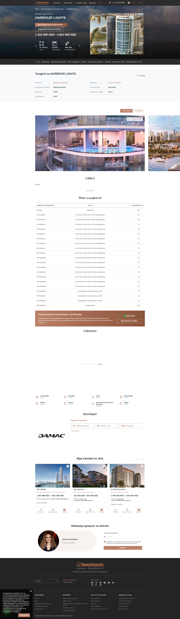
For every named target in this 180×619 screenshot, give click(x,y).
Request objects (52, 512)
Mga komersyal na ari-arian (99, 609)
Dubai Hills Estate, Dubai (121, 492)
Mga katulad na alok (119, 62)
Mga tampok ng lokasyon (95, 62)
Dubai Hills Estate (124, 603)
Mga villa (93, 603)
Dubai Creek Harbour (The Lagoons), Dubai (52, 492)
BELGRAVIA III (79, 489)
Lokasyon (84, 62)
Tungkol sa (37, 62)
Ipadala (123, 548)
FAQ (36, 601)
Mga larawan (46, 62)
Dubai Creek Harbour (125, 601)
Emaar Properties (42, 503)
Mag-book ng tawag (129, 321)
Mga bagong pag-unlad (70, 598)
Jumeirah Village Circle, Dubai (85, 492)
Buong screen (136, 119)
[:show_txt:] (90, 190)
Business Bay (123, 609)
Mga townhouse (96, 606)
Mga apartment (95, 598)
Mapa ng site (39, 609)
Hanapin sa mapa (68, 607)
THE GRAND (41, 489)
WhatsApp (130, 316)
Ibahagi (142, 75)
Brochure (41, 512)
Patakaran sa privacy (41, 606)
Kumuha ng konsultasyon (49, 29)
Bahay (37, 598)
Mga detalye (75, 431)
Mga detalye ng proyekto (58, 62)
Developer (108, 62)
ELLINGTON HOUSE (118, 489)
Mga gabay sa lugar (69, 610)
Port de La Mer (123, 606)
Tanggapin (24, 615)
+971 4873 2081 (119, 2)
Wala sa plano (67, 601)
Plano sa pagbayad (73, 62)
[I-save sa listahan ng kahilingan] (67, 466)
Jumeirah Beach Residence (127, 598)
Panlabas (127, 111)
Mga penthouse (95, 601)
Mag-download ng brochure (50, 25)
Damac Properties (114, 82)
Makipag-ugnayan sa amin (134, 62)
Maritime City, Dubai (60, 82)
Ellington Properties (117, 504)
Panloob (138, 111)
